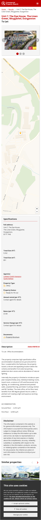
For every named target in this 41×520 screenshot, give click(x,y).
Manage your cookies (20, 515)
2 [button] (20, 54)
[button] (36, 208)
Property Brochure (12, 337)
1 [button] (17, 54)
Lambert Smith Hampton (12, 276)
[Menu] (37, 3)
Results (11, 9)
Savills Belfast (8, 279)
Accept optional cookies (21, 503)
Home (4, 9)
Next (37, 40)
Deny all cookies (21, 509)
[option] (20, 40)
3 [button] (23, 54)
